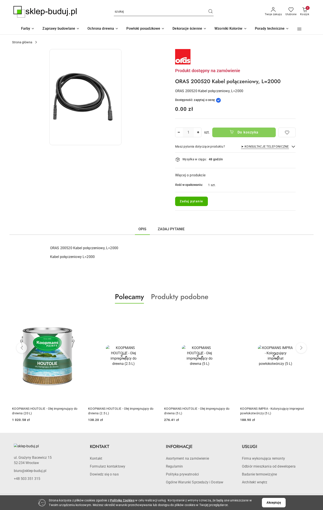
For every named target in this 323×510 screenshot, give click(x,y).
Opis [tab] (142, 229)
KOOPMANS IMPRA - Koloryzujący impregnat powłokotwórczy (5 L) (196, 411)
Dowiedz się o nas (104, 474)
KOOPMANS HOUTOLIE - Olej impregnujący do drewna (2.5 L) (44, 411)
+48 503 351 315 (27, 479)
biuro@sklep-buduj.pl (30, 471)
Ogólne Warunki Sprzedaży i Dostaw (194, 482)
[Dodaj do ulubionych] (287, 132)
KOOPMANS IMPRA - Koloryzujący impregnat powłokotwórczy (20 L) (272, 411)
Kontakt (96, 458)
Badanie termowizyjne (259, 474)
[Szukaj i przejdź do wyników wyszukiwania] (210, 11)
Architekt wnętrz (254, 482)
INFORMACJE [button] (179, 446)
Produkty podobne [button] (179, 297)
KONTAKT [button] (99, 446)
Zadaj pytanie (191, 201)
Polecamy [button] (129, 297)
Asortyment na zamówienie (187, 458)
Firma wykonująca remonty (263, 458)
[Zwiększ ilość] (198, 132)
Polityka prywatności (182, 474)
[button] (231, 29)
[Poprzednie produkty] (22, 348)
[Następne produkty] (301, 348)
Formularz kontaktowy (107, 466)
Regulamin (174, 466)
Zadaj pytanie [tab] (171, 229)
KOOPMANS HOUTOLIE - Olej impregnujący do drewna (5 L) (120, 411)
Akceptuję (274, 502)
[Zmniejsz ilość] (178, 132)
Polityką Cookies (122, 500)
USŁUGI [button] (249, 446)
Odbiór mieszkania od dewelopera (269, 466)
